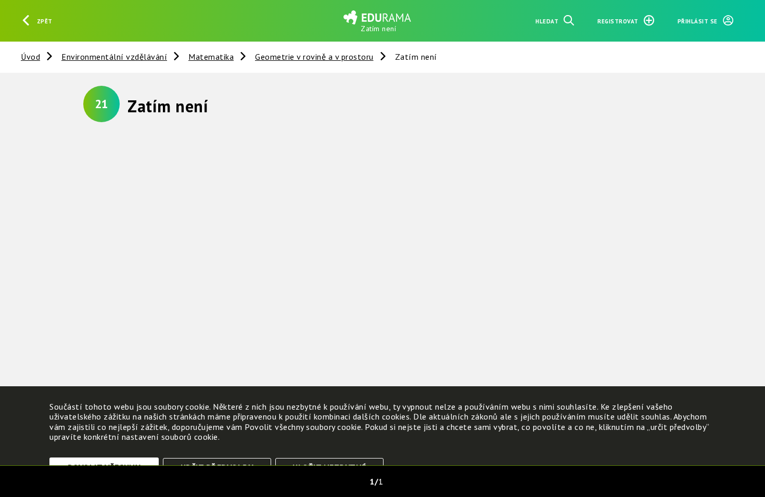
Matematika (211, 56)
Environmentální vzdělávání (114, 56)
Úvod (30, 56)
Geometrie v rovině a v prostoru (314, 56)
